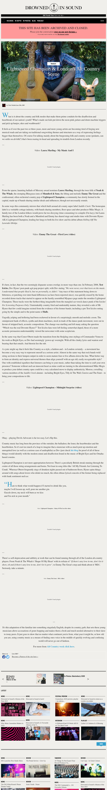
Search (102, 21)
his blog (74, 450)
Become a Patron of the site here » (25, 656)
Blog (34, 20)
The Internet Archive (63, 34)
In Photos (27, 20)
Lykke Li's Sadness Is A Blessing (92, 723)
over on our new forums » (65, 31)
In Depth (18, 20)
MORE (101, 744)
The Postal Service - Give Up (36, 761)
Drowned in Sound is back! (35, 699)
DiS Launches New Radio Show (12, 761)
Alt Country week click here (60, 646)
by (11, 105)
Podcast (40, 20)
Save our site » (53, 15)
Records (10, 20)
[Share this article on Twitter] (7, 657)
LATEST (3, 690)
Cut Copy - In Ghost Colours (90, 761)
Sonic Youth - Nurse (32, 784)
